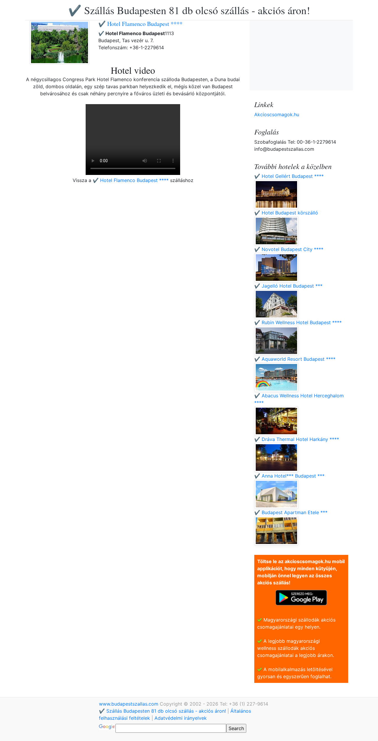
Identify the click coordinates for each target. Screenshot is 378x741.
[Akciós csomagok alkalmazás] (301, 597)
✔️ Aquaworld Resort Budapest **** (294, 359)
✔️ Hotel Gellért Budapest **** (289, 176)
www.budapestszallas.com (129, 704)
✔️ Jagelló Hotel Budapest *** (288, 286)
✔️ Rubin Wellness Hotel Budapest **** (298, 322)
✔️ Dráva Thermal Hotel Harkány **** (296, 439)
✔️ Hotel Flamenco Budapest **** (140, 24)
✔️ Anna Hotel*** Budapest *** (289, 476)
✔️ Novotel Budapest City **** (288, 249)
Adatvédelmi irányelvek (180, 718)
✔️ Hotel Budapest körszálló (286, 213)
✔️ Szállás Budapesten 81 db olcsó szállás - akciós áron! (189, 10)
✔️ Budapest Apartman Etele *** (291, 512)
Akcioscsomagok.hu (276, 114)
